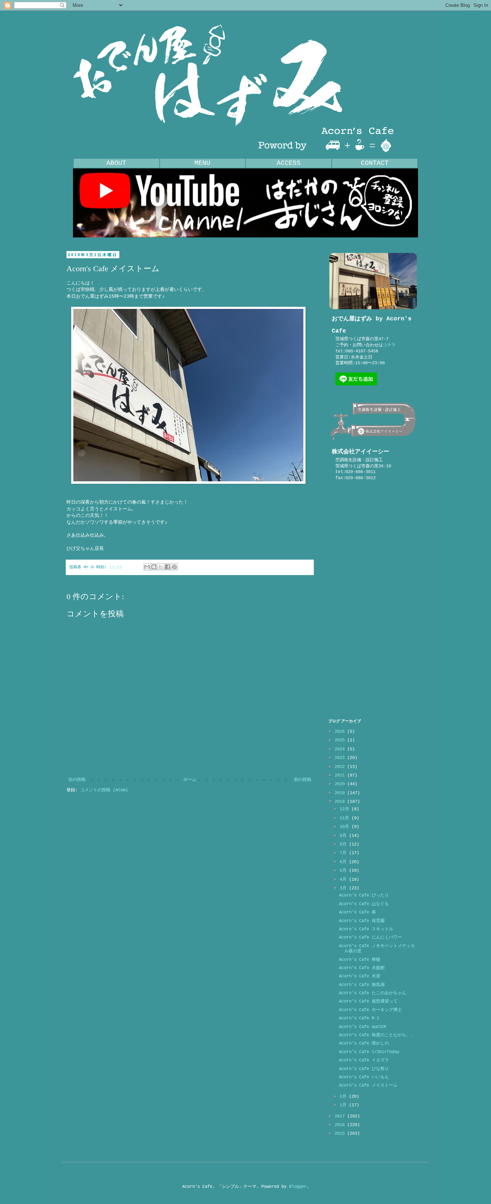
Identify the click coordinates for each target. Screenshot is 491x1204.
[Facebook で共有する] (167, 566)
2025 (341, 740)
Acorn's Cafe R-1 (359, 1018)
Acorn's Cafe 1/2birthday (369, 1052)
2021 (341, 775)
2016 (341, 1124)
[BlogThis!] (153, 566)
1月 (344, 1105)
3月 (344, 888)
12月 (346, 809)
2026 (341, 731)
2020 (341, 784)
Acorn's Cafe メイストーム (368, 1085)
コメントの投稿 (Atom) (104, 790)
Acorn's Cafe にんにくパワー (370, 937)
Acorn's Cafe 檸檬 (359, 959)
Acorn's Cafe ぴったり (364, 895)
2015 (341, 1133)
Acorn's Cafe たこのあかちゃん (372, 993)
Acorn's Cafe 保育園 (362, 920)
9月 (344, 835)
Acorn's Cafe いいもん (364, 1077)
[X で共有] (160, 566)
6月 (344, 862)
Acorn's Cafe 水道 (359, 976)
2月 (344, 1096)
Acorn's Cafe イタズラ (364, 1060)
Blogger (298, 1186)
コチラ (389, 345)
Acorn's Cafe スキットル (366, 929)
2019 (341, 793)
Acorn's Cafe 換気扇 (362, 984)
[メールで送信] (147, 566)
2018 (341, 801)
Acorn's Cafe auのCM (362, 1026)
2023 (341, 757)
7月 (344, 853)
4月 (344, 879)
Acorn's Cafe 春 (357, 912)
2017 (341, 1116)
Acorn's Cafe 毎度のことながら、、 (377, 1035)
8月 (344, 844)
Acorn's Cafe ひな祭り (364, 1068)
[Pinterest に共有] (174, 566)
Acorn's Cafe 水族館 (362, 968)
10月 (346, 826)
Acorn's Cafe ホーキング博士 (370, 1010)
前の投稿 (302, 779)
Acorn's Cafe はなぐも (364, 904)
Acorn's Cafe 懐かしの (364, 1043)
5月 (344, 870)
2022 (341, 766)
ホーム (189, 779)
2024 (341, 749)
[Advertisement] (373, 600)
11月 (346, 818)
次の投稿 (77, 779)
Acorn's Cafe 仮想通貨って (368, 1001)
